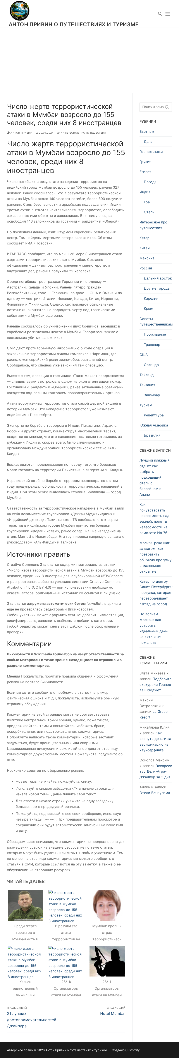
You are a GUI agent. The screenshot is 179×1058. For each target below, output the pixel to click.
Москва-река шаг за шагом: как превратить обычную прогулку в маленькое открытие (155, 557)
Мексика (147, 258)
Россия (145, 268)
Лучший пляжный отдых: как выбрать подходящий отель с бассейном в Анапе (154, 477)
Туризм (145, 405)
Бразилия (152, 435)
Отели (149, 212)
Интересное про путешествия (83, 132)
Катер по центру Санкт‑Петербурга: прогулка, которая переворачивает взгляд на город (155, 592)
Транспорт (153, 344)
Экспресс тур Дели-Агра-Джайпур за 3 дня (155, 771)
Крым (148, 308)
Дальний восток (158, 278)
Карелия (151, 298)
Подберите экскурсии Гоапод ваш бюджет (155, 684)
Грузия (145, 161)
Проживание (155, 334)
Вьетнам (146, 131)
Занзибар (152, 395)
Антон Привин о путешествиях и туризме (74, 24)
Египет (145, 172)
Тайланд (146, 375)
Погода (150, 182)
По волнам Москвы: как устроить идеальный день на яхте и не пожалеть (153, 628)
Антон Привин (21, 132)
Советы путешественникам (155, 322)
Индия (144, 192)
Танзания (147, 385)
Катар (144, 238)
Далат (149, 141)
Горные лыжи (151, 151)
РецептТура (154, 415)
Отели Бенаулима (154, 793)
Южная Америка (153, 425)
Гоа (147, 202)
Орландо (151, 365)
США (143, 354)
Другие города (157, 288)
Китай (144, 248)
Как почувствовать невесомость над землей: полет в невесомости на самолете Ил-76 (154, 518)
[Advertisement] (89, 60)
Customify (132, 1050)
